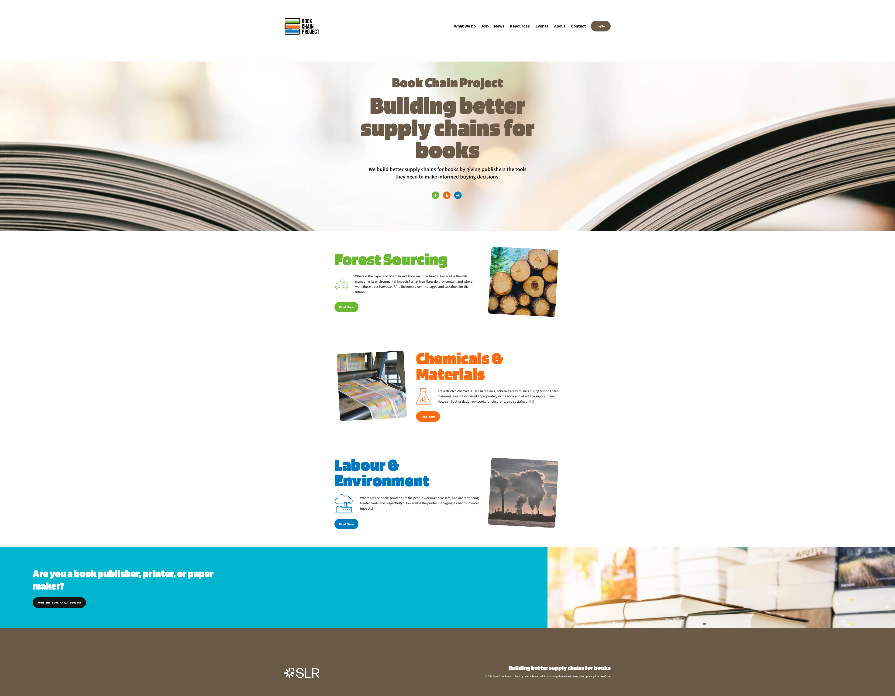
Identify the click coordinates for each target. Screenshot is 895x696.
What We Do (465, 26)
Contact (578, 26)
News (499, 26)
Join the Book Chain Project (59, 602)
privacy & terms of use (598, 676)
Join (485, 26)
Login (601, 26)
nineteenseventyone (573, 676)
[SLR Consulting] (301, 673)
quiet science (531, 676)
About (559, 26)
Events (541, 26)
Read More (346, 307)
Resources (520, 26)
